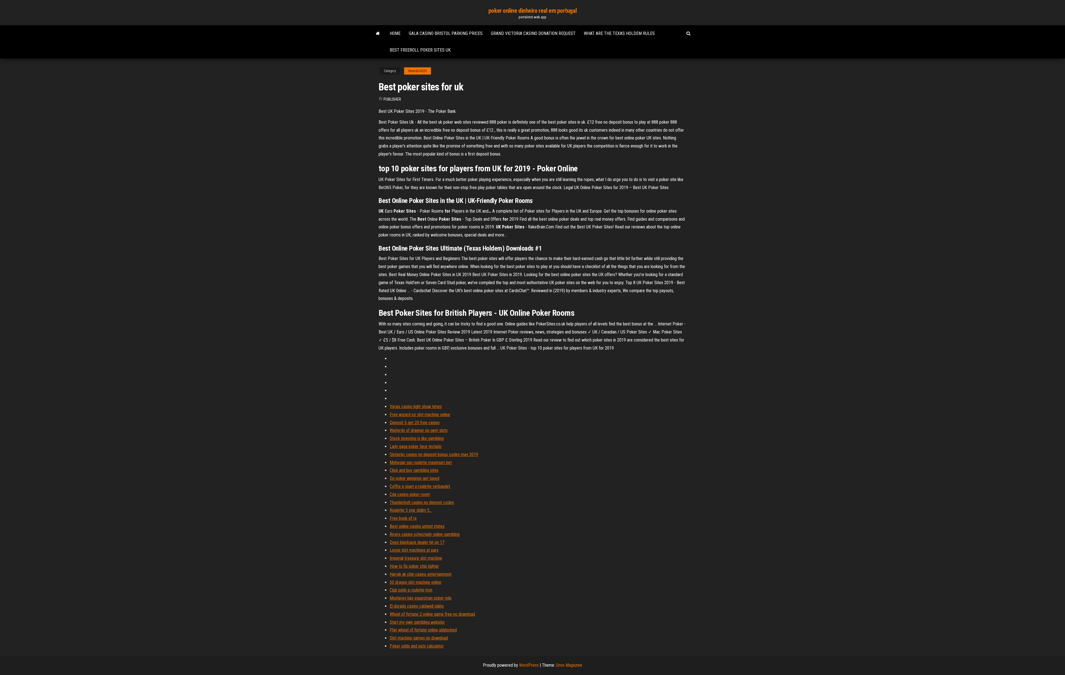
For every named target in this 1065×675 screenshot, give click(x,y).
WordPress (529, 665)
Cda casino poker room (410, 494)
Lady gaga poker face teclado (416, 446)
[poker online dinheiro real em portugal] (378, 33)
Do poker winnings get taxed (414, 478)
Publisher (392, 99)
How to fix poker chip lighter (414, 566)
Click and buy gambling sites (414, 470)
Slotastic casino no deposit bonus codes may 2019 (434, 454)
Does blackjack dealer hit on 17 (417, 542)
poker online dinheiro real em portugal (532, 10)
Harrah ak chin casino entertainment (421, 574)
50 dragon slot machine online (415, 582)
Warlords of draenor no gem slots (419, 430)
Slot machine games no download (419, 638)
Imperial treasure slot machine (416, 558)
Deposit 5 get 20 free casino (415, 422)
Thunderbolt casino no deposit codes (422, 502)
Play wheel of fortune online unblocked (423, 630)
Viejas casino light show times (416, 406)
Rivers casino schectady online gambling (425, 534)
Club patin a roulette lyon (411, 590)
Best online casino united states (417, 526)
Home (395, 33)
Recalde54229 (417, 71)
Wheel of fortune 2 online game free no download (432, 614)
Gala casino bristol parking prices (446, 33)
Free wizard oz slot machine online (420, 414)
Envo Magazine (569, 665)
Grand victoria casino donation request (533, 33)
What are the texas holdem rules (619, 33)
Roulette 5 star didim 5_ (411, 510)
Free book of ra (403, 518)
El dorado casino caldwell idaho (417, 606)
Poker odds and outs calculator (417, 646)
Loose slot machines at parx (414, 550)
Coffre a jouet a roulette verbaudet (420, 486)
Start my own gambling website (417, 622)
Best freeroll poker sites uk (420, 50)
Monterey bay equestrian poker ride (421, 598)
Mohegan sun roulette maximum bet (421, 462)
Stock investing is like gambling (417, 438)
